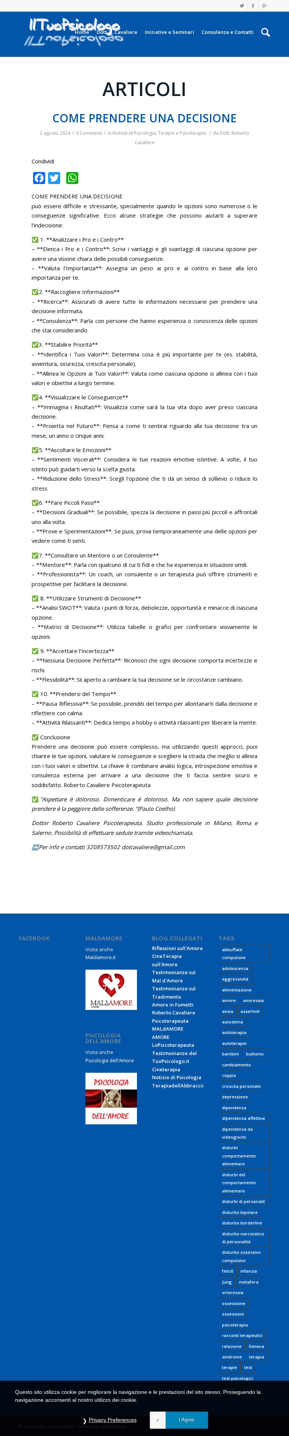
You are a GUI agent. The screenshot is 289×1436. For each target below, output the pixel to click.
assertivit (250, 1011)
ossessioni (233, 1314)
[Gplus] (264, 5)
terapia (256, 1357)
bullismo (255, 1054)
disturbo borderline (242, 1223)
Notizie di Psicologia (134, 133)
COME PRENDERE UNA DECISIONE (144, 118)
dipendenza (234, 1107)
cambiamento (236, 1064)
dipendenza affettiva (243, 1118)
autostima (232, 1022)
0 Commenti (89, 133)
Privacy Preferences (113, 1420)
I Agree (186, 1419)
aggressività (235, 979)
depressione (235, 1096)
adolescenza (235, 968)
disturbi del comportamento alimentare (239, 1183)
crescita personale (241, 1086)
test (248, 1367)
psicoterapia (235, 1325)
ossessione (233, 1303)
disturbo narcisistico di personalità (243, 1237)
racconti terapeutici (242, 1335)
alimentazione (237, 990)
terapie (229, 1367)
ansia (227, 1011)
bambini (230, 1054)
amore (229, 1000)
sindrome (232, 1357)
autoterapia (234, 1032)
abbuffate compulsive (234, 953)
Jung (227, 1282)
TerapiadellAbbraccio (178, 1085)
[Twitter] (241, 5)
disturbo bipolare (240, 1212)
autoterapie (234, 1043)
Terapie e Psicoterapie (182, 133)
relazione (232, 1346)
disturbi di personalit (243, 1201)
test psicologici (237, 1378)
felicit (227, 1271)
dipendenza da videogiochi (237, 1133)
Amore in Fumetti (172, 1004)
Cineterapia (166, 1069)
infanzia (248, 1271)
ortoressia (232, 1292)
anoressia (253, 1000)
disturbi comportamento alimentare (239, 1155)
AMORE (160, 1037)
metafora (249, 1282)
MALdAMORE (167, 1028)
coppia (229, 1075)
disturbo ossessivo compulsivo (241, 1256)
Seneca (256, 1346)
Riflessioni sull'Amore (177, 948)
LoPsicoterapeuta (173, 1045)
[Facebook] (253, 5)
